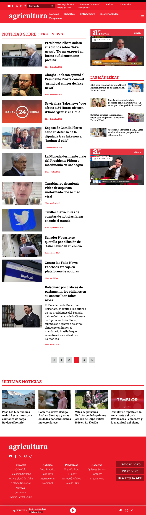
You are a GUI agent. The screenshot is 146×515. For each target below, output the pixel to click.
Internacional (47, 478)
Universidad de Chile (21, 478)
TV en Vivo (125, 4)
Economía (48, 473)
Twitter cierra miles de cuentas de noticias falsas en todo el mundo (64, 216)
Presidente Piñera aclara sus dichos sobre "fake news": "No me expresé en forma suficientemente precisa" (64, 51)
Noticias (54, 14)
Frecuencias (83, 7)
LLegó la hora (72, 469)
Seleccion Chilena (21, 473)
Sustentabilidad (109, 14)
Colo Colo (20, 469)
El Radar (72, 473)
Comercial (21, 492)
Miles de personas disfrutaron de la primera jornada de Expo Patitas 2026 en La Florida (90, 417)
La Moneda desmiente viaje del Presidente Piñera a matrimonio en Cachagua (65, 160)
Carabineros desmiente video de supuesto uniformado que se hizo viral (62, 189)
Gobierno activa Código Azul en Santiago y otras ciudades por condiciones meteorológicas (54, 417)
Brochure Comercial (90, 4)
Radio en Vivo (64, 7)
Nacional (47, 483)
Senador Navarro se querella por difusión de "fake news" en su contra (63, 241)
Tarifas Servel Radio (20, 497)
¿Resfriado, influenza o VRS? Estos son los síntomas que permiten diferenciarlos (125, 132)
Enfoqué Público (71, 478)
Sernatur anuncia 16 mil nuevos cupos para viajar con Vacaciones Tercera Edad (107, 118)
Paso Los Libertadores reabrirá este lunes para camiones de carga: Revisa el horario (17, 417)
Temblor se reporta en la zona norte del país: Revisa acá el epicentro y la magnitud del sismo (126, 417)
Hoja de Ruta (71, 483)
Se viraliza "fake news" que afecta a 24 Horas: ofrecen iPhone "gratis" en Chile (65, 107)
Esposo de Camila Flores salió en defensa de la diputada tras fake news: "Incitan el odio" (63, 134)
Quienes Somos (97, 469)
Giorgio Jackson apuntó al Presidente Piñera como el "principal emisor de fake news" (65, 81)
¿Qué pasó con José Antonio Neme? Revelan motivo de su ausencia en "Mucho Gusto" (108, 88)
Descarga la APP (65, 4)
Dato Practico (47, 469)
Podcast (110, 4)
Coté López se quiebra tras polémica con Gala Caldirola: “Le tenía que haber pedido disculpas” (125, 103)
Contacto (97, 473)
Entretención (87, 14)
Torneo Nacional (21, 483)
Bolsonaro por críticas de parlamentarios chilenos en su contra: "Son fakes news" (65, 293)
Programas (55, 18)
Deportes (69, 14)
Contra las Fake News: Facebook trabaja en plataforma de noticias (62, 266)
